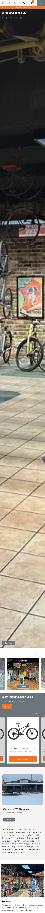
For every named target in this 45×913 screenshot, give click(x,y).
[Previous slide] (3, 7)
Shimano (14, 838)
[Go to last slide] (37, 654)
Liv (3, 832)
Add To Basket (22, 759)
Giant (36, 829)
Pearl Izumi (38, 835)
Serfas (4, 838)
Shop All (7, 706)
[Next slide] (41, 654)
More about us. (19, 852)
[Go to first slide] (42, 7)
